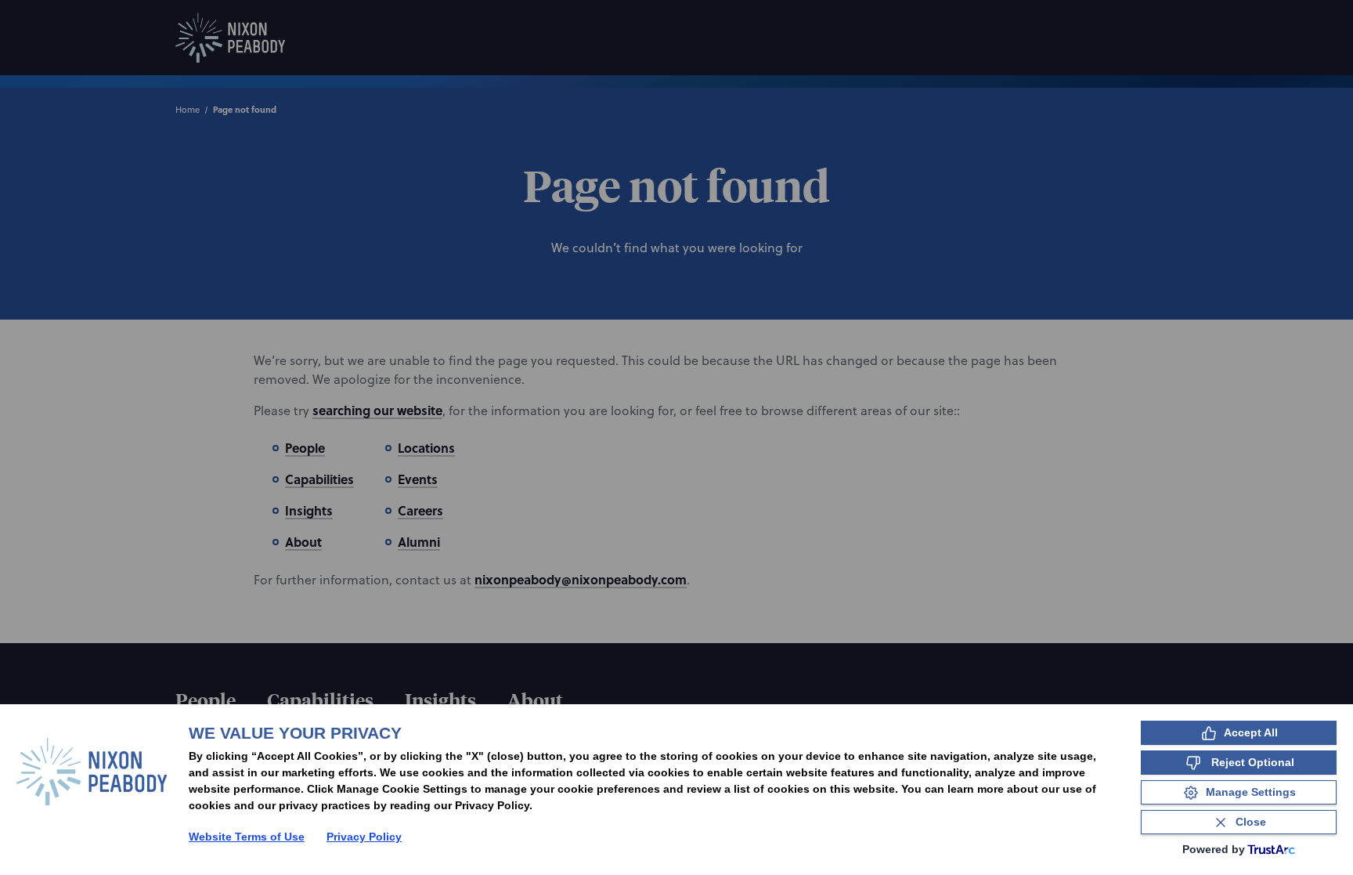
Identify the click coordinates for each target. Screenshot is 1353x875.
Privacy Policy (364, 836)
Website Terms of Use (247, 836)
